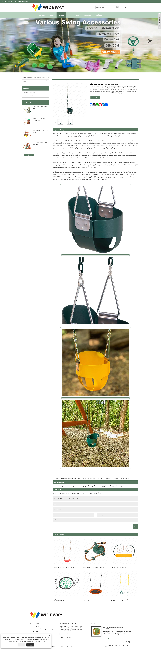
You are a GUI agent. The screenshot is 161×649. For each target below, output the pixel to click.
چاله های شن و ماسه (84, 486)
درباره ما (52, 15)
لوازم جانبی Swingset (114, 486)
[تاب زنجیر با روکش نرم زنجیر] (124, 551)
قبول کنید (30, 645)
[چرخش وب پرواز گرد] (67, 583)
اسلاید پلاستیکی (94, 486)
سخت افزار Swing (28, 95)
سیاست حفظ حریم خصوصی (15, 641)
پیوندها (105, 645)
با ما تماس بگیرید (100, 15)
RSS (116, 645)
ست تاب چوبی (57, 486)
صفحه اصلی (42, 15)
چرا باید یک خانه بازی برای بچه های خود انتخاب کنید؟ (114, 627)
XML (120, 645)
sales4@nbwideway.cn (22, 1)
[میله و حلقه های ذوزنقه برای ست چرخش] (124, 583)
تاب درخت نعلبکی (87, 600)
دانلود (77, 15)
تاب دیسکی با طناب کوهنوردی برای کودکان (93, 567)
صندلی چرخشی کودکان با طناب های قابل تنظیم (65, 567)
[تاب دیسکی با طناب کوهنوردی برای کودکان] (95, 551)
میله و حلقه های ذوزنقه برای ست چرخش (121, 600)
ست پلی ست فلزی (67, 486)
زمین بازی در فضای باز (36, 77)
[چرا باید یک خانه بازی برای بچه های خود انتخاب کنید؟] (96, 631)
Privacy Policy (127, 645)
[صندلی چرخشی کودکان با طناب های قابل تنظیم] (67, 551)
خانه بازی (75, 486)
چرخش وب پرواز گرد (59, 600)
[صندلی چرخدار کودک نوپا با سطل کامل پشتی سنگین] (60, 122)
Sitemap (110, 645)
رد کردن (21, 645)
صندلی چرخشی (46, 77)
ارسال (135, 526)
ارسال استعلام (87, 15)
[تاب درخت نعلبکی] (95, 583)
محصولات (61, 15)
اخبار (70, 15)
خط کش (123, 486)
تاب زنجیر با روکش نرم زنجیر (118, 567)
